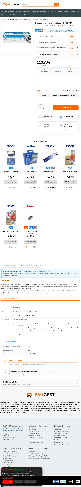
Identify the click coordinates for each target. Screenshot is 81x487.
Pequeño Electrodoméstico (39, 11)
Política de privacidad (61, 444)
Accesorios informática (31, 19)
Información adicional (26, 265)
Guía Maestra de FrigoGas (37, 454)
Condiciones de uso (60, 438)
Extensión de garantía (36, 438)
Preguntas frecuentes (36, 442)
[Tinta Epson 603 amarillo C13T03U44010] (70, 158)
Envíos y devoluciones (61, 431)
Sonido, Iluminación (63, 11)
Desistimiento (59, 442)
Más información (7, 477)
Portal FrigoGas (34, 451)
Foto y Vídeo (13, 15)
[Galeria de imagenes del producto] (17, 38)
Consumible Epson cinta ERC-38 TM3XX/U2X (18, 172)
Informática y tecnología (14, 19)
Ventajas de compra (35, 435)
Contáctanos (33, 429)
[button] (39, 107)
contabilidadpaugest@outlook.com (13, 430)
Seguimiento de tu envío (62, 433)
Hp (44, 26)
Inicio (2, 19)
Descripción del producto (9, 265)
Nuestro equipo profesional (38, 440)
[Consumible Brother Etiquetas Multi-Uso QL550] (31, 158)
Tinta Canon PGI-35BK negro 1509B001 (36, 231)
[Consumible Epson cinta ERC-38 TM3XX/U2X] (11, 158)
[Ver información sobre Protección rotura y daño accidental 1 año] (77, 54)
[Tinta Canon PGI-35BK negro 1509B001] (31, 217)
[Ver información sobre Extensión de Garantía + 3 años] (77, 36)
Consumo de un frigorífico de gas (39, 458)
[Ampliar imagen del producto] (17, 37)
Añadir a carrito (11, 182)
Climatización (52, 11)
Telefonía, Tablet (23, 15)
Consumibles (44, 19)
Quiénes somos (34, 431)
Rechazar (18, 482)
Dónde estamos (34, 433)
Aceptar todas (8, 482)
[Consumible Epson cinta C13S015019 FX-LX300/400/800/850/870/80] (50, 158)
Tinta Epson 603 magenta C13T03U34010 (17, 231)
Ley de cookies (59, 440)
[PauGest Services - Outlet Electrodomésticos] (11, 4)
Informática (4, 15)
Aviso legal (57, 429)
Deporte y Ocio (75, 11)
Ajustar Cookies (29, 482)
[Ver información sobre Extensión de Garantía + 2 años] (77, 42)
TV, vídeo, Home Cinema (22, 11)
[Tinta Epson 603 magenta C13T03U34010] (11, 217)
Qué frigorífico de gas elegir (38, 456)
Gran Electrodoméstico (7, 11)
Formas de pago (59, 435)
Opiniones (38, 265)
